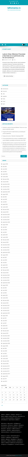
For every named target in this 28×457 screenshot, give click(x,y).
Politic (4, 98)
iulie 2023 (5, 257)
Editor (14, 59)
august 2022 (5, 285)
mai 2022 (5, 292)
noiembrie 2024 (6, 217)
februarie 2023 (6, 270)
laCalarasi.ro (15, 427)
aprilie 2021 (5, 325)
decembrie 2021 (6, 305)
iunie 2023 (5, 260)
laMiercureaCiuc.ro (16, 428)
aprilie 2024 (5, 234)
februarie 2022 (6, 300)
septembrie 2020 (6, 343)
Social (4, 101)
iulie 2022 (5, 287)
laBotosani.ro (4, 441)
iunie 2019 (5, 381)
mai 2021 (5, 323)
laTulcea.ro (17, 444)
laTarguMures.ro (10, 444)
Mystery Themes (18, 455)
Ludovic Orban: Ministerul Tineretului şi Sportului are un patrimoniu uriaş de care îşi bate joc (13, 55)
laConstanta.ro (4, 425)
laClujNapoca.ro (17, 423)
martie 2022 (5, 297)
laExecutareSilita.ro (10, 418)
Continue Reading (9, 76)
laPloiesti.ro (21, 425)
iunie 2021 (5, 320)
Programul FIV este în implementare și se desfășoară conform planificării (14, 132)
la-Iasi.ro (8, 435)
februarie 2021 (6, 330)
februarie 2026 (6, 179)
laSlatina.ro (8, 442)
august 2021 (5, 315)
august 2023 (5, 255)
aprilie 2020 (5, 356)
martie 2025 (5, 207)
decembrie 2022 (6, 275)
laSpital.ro (13, 414)
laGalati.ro (16, 425)
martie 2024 (5, 237)
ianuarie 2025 (5, 212)
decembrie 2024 (6, 214)
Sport (4, 103)
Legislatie (5, 96)
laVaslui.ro (3, 437)
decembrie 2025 (6, 184)
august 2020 (5, 345)
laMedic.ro (8, 414)
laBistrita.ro (19, 439)
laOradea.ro (3, 430)
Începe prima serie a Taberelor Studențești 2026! (13, 136)
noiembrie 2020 (6, 338)
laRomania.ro (14, 8)
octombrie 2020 (6, 340)
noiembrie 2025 (6, 186)
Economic (5, 91)
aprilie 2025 (5, 204)
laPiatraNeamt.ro (4, 419)
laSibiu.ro (3, 442)
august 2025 (5, 194)
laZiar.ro (11, 416)
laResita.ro (14, 441)
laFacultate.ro (21, 416)
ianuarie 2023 (5, 272)
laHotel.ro (18, 414)
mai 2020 (5, 353)
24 (2, 399)
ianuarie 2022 (5, 303)
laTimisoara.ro (4, 427)
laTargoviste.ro (19, 442)
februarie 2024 (6, 239)
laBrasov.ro (3, 435)
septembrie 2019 (6, 373)
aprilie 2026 (5, 174)
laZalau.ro (22, 444)
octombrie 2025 (6, 189)
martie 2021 (5, 328)
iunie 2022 (5, 290)
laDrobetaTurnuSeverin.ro (15, 432)
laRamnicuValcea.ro (5, 432)
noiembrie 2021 (6, 308)
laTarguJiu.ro (4, 444)
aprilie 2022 (5, 295)
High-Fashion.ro (12, 419)
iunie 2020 (5, 350)
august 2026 (5, 164)
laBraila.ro (9, 441)
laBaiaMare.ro (14, 439)
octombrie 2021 (6, 310)
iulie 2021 (5, 318)
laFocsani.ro (3, 428)
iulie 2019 (5, 378)
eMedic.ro (3, 414)
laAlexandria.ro (15, 437)
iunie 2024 (5, 229)
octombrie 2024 (6, 219)
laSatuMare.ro (20, 441)
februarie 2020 (6, 361)
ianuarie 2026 (5, 181)
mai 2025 (5, 201)
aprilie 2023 (5, 265)
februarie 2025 (6, 209)
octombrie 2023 (6, 249)
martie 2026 (5, 176)
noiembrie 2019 (6, 368)
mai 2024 (5, 232)
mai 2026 (5, 171)
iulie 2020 (5, 348)
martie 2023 (5, 267)
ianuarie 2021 (5, 333)
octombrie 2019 (6, 371)
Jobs (4, 93)
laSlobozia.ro (13, 442)
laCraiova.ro (10, 425)
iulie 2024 (5, 227)
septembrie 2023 (6, 252)
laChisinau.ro (17, 418)
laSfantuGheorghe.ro (15, 435)
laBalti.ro (18, 419)
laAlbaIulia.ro (9, 437)
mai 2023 (5, 262)
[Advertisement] (14, 29)
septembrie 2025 (6, 191)
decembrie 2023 (6, 244)
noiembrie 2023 (6, 247)
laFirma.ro (15, 416)
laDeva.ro (20, 427)
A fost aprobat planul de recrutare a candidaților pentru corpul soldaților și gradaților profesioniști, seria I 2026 (14, 139)
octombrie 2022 (6, 280)
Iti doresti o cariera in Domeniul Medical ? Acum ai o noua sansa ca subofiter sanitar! (15, 128)
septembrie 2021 (6, 313)
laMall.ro (7, 416)
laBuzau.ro (10, 427)
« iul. (2, 405)
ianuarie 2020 (5, 363)
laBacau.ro (8, 439)
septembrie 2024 (6, 222)
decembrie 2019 (6, 366)
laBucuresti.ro (10, 423)
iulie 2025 (5, 196)
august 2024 (5, 224)
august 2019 (5, 376)
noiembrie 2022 (6, 277)
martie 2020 (5, 358)
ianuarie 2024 (5, 242)
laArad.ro (3, 439)
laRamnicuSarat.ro (16, 430)
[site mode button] (23, 44)
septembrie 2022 (6, 282)
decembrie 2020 (6, 335)
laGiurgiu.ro (9, 428)
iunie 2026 (5, 169)
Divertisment (5, 88)
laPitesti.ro (9, 430)
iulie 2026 (5, 166)
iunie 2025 (5, 199)
